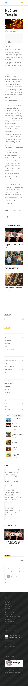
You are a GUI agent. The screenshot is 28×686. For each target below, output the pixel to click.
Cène (6, 483)
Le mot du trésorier (15, 447)
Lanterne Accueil (7, 380)
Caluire (7, 474)
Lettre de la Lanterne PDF (9, 383)
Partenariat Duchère (8, 395)
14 (16, 571)
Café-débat (16, 472)
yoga (6, 512)
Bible (19, 470)
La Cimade (6, 377)
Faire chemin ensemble (9, 366)
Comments (17, 415)
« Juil (5, 582)
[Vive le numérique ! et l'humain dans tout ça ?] (14, 279)
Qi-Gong (8, 502)
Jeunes (18, 485)
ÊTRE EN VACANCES (16, 418)
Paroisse (9, 495)
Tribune (5, 406)
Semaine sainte (9, 508)
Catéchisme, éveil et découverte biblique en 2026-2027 (16, 454)
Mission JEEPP (7, 386)
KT (5, 488)
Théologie (6, 403)
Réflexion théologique (10, 506)
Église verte (6, 363)
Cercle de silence (7, 343)
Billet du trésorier (7, 340)
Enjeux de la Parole (10, 485)
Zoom (12, 512)
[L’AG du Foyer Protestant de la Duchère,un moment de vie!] (14, 258)
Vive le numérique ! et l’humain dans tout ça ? (16, 442)
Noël (10, 217)
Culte (5, 354)
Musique (7, 490)
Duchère (11, 483)
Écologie (7, 514)
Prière (20, 497)
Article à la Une (7, 337)
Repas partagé (17, 501)
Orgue (17, 492)
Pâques (14, 499)
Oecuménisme (7, 392)
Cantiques (14, 474)
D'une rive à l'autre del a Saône (10, 360)
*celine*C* (7, 672)
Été (6, 519)
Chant (15, 476)
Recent (8, 415)
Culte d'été (15, 481)
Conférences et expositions (9, 349)
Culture (5, 357)
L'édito (5, 375)
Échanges (17, 512)
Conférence (14, 479)
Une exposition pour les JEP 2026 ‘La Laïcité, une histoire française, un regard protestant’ (14, 246)
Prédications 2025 (7, 400)
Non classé (6, 389)
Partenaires (17, 495)
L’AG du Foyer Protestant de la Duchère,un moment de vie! (12, 267)
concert (21, 476)
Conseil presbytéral (8, 352)
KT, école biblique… (8, 372)
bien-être (8, 472)
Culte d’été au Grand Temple (14, 635)
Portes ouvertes (11, 497)
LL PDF (20, 488)
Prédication (7, 499)
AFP (5, 334)
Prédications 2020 (7, 397)
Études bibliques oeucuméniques (12, 517)
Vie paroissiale (14, 37)
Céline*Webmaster (13, 31)
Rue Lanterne (8, 504)
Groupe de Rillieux (8, 369)
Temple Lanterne (9, 510)
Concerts (6, 346)
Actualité (13, 36)
